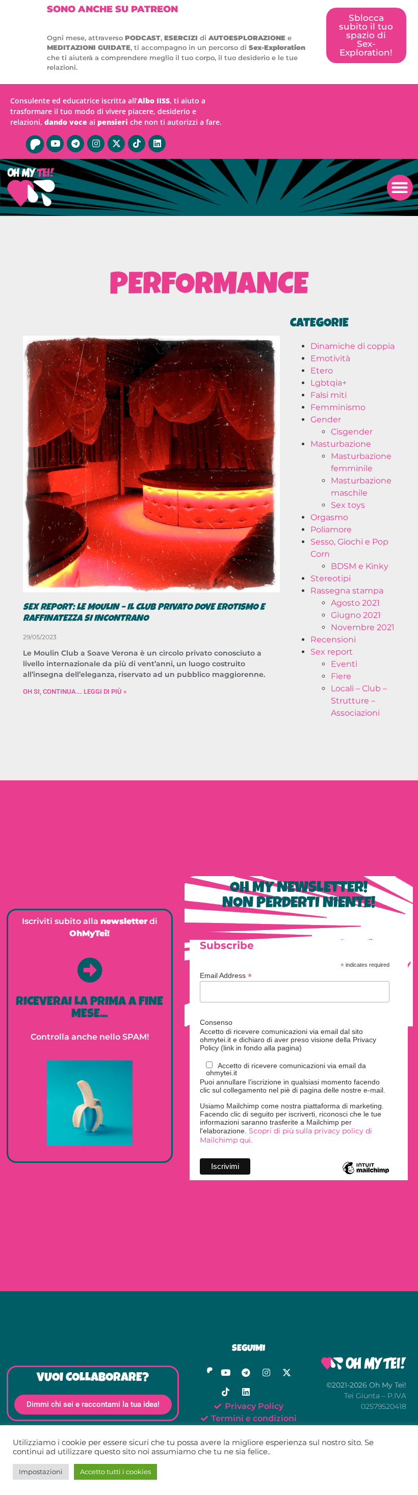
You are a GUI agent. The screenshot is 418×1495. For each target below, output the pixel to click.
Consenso (216, 1022)
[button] (400, 188)
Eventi (344, 664)
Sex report (331, 652)
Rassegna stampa (346, 590)
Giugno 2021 (356, 615)
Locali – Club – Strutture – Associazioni (359, 701)
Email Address (226, 975)
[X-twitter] (116, 143)
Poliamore (331, 529)
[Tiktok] (136, 143)
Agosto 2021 (355, 603)
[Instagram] (95, 143)
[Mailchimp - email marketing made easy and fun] (365, 1175)
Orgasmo (329, 517)
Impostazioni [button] (41, 1471)
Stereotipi (330, 578)
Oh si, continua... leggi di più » (74, 691)
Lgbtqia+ (328, 383)
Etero (321, 370)
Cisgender (352, 432)
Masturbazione (340, 444)
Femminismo (337, 407)
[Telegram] (75, 143)
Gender (325, 419)
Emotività (330, 358)
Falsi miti (328, 395)
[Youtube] (55, 143)
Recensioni (333, 639)
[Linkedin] (157, 143)
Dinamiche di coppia (352, 346)
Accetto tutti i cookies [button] (115, 1471)
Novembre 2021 (363, 627)
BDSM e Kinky (359, 566)
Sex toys (348, 505)
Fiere (341, 676)
